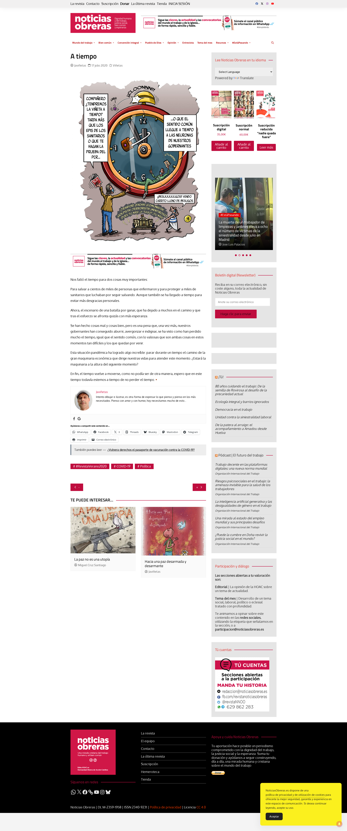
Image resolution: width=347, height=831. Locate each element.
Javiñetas (80, 65)
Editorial (221, 587)
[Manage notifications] (339, 824)
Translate (247, 78)
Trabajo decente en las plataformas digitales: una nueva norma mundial (241, 466)
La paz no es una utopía (92, 559)
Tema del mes (204, 42)
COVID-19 (123, 466)
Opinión (172, 42)
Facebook (257, 3)
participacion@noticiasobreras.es (239, 629)
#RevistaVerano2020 (91, 466)
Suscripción (109, 4)
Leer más (266, 147)
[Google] (79, 419)
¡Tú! (221, 377)
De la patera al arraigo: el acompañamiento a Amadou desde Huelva (241, 429)
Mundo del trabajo (82, 42)
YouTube (272, 3)
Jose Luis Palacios (233, 244)
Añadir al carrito (221, 145)
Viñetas (118, 65)
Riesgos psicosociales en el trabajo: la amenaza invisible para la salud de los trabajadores (242, 485)
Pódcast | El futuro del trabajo (241, 455)
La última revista (143, 4)
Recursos (221, 42)
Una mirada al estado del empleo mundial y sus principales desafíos (240, 520)
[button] (236, 255)
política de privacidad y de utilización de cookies (295, 794)
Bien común (105, 42)
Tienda (162, 4)
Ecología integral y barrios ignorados (242, 402)
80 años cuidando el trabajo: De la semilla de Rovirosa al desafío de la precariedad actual (241, 390)
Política (145, 466)
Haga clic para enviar (235, 314)
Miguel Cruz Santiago (92, 565)
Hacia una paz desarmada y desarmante (165, 564)
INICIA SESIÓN (179, 4)
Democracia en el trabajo (233, 409)
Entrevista (188, 42)
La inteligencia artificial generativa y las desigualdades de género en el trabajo (243, 503)
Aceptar (274, 816)
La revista (77, 4)
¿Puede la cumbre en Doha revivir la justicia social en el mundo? (241, 537)
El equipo (148, 741)
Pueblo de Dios (153, 42)
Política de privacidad (165, 807)
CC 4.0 (201, 807)
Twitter (262, 3)
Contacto (93, 4)
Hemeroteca (150, 772)
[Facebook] (74, 419)
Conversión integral (128, 42)
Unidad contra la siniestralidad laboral (243, 417)
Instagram (267, 3)
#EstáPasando (240, 42)
